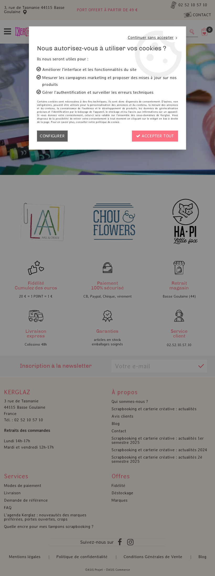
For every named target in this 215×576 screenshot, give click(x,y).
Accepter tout (157, 136)
